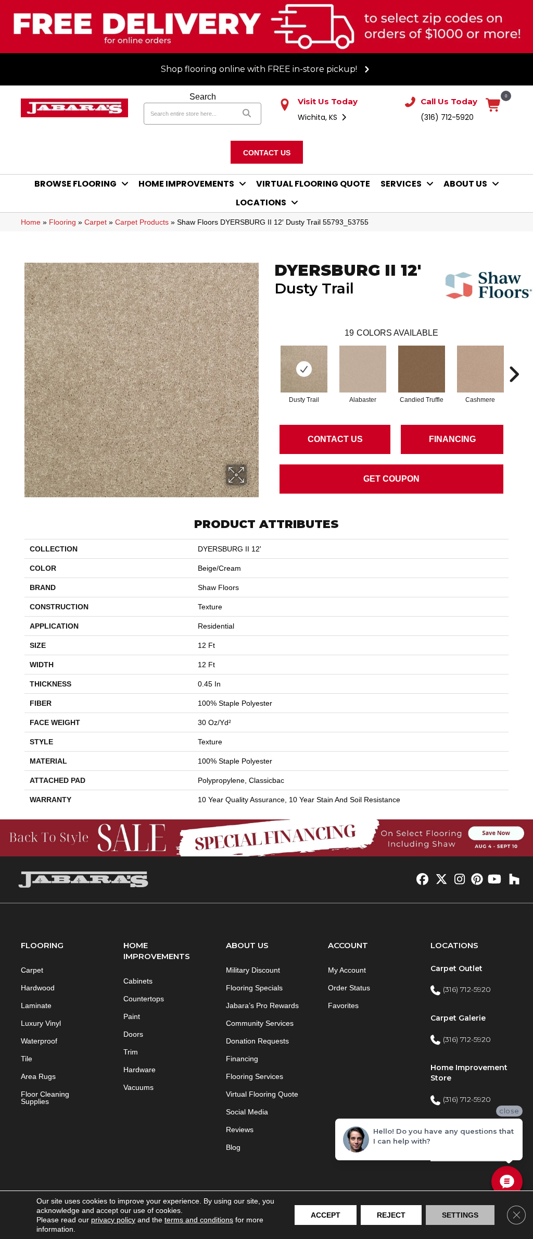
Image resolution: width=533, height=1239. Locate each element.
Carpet (95, 222)
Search (202, 96)
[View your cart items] (494, 106)
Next (514, 358)
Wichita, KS (318, 117)
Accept (325, 1215)
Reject (391, 1215)
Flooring (62, 222)
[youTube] (493, 879)
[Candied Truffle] (422, 369)
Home (31, 222)
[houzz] (511, 879)
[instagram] (457, 879)
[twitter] (439, 879)
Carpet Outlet (456, 968)
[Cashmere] (480, 369)
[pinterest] (475, 879)
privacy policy (113, 1220)
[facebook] (420, 879)
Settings (460, 1215)
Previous (269, 358)
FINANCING (452, 439)
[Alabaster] (363, 369)
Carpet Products (142, 222)
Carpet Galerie (458, 1018)
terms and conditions (198, 1220)
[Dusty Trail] (304, 369)
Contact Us (335, 439)
